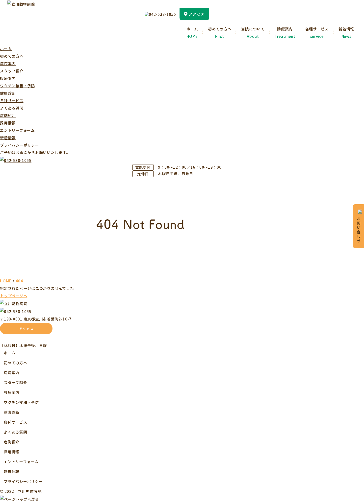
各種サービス (317, 32)
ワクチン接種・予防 (17, 85)
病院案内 (8, 63)
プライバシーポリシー (19, 145)
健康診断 (8, 93)
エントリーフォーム (17, 130)
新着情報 (346, 32)
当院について (253, 32)
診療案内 (285, 32)
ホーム (192, 32)
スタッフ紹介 (12, 70)
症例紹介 (8, 115)
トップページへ (13, 295)
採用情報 (8, 122)
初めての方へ (220, 32)
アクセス (26, 328)
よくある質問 (12, 108)
